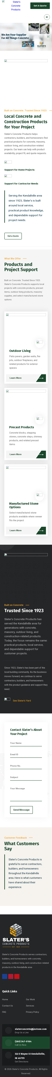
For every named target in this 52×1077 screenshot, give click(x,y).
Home (5, 999)
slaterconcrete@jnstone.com (31, 1029)
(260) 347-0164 (23, 1041)
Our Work (30, 999)
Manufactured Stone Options (23, 505)
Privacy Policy (32, 1012)
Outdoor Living (20, 351)
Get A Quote (40, 5)
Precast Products (21, 427)
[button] (13, 236)
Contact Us (7, 1005)
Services (30, 1005)
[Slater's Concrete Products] (11, 6)
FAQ (4, 1012)
